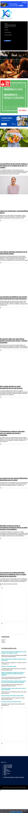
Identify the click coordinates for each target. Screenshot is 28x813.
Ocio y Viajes (8, 34)
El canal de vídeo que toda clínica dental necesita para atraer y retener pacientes (13, 340)
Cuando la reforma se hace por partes (11, 701)
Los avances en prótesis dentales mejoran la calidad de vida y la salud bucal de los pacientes (13, 574)
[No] (22, 812)
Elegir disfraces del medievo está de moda (12, 695)
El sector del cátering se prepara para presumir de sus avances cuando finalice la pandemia (13, 681)
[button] (14, 639)
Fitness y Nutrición (14, 28)
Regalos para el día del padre (8, 666)
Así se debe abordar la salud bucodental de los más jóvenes (11, 387)
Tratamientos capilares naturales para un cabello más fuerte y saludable (12, 433)
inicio (6, 23)
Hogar (6, 29)
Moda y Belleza (13, 33)
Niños (10, 31)
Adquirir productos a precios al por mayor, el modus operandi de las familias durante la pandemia (12, 674)
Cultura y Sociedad (10, 26)
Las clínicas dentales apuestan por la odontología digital (13, 253)
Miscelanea (8, 32)
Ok (12, 812)
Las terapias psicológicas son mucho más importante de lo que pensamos (13, 297)
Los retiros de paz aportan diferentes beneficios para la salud (13, 479)
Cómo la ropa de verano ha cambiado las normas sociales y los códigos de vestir (13, 652)
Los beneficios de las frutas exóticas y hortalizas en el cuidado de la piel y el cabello (14, 165)
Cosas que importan (10, 24)
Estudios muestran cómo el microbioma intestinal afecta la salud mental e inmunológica (13, 527)
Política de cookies (17, 812)
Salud (6, 27)
